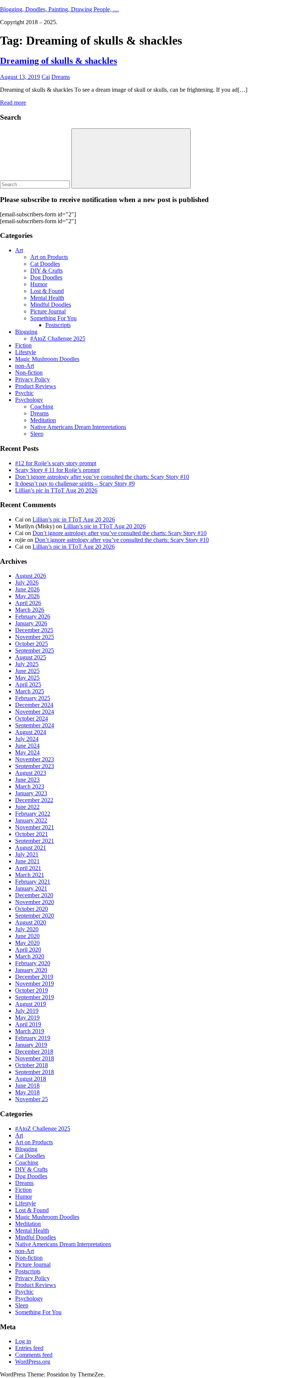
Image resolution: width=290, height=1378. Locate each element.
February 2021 (32, 881)
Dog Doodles (46, 277)
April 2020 (28, 949)
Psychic (24, 393)
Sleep (36, 434)
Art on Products (49, 257)
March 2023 (29, 786)
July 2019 (27, 1011)
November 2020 (34, 902)
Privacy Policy (32, 379)
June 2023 (27, 779)
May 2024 (27, 752)
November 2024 (34, 711)
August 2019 (30, 1004)
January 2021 (31, 888)
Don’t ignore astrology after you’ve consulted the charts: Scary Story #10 (102, 477)
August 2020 (30, 922)
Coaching (41, 406)
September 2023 (34, 766)
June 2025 (27, 671)
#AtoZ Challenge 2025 (57, 338)
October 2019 (31, 990)
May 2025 (27, 677)
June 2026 (27, 589)
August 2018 (30, 1079)
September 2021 (34, 841)
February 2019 (32, 1038)
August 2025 (30, 657)
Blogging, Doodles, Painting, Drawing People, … (59, 9)
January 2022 (31, 820)
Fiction (23, 345)
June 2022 (27, 807)
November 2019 (34, 983)
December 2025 (34, 630)
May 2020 (27, 943)
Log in (23, 1341)
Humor (38, 284)
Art (19, 250)
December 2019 (34, 977)
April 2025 (28, 684)
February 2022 (32, 813)
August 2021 (30, 847)
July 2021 (27, 854)
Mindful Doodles (50, 304)
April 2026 (28, 603)
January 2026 (31, 623)
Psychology (29, 400)
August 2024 (30, 732)
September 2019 (34, 997)
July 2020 (27, 929)
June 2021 (27, 861)
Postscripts (58, 325)
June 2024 (27, 745)
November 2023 (34, 759)
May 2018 (27, 1092)
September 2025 (34, 650)
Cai (46, 77)
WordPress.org (32, 1361)
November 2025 (34, 637)
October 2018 (31, 1065)
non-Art (24, 366)
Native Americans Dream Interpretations (78, 427)
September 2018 (34, 1072)
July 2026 (27, 582)
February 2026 (32, 616)
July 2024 (27, 739)
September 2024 (34, 725)
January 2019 (31, 1045)
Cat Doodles (45, 264)
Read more (13, 102)
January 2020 (31, 970)
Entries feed (29, 1348)
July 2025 (27, 664)
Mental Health (47, 298)
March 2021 (29, 875)
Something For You (53, 318)
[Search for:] (35, 184)
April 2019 (28, 1024)
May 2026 (27, 596)
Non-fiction (29, 372)
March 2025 (29, 691)
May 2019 (27, 1017)
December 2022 (34, 800)
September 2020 (34, 915)
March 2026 (29, 609)
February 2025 (32, 698)
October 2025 (31, 643)
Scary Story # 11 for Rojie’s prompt (57, 470)
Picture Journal (48, 311)
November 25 (31, 1099)
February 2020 (32, 963)
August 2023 (30, 773)
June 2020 (27, 936)
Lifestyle (25, 352)
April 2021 (28, 868)
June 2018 (27, 1085)
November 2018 (34, 1058)
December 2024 (34, 705)
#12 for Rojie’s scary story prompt (55, 463)
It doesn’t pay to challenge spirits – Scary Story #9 (75, 483)
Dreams (60, 77)
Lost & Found (47, 291)
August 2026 (30, 575)
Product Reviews (35, 386)
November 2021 (34, 827)
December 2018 (34, 1051)
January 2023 (31, 793)
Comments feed (33, 1355)
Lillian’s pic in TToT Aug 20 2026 (56, 490)
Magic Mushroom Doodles (47, 359)
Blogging (26, 332)
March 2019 (29, 1031)
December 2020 (34, 895)
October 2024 (31, 718)
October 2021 (31, 834)
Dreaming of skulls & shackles (58, 61)
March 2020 (29, 956)
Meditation (43, 420)
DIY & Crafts (46, 270)
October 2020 (31, 909)
